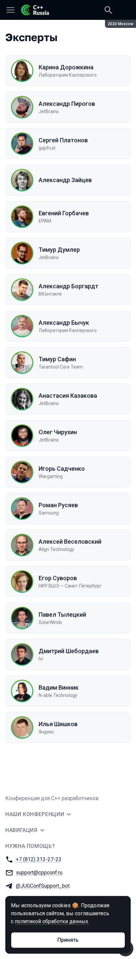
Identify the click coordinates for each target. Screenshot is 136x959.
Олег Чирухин (58, 432)
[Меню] (10, 10)
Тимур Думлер (59, 249)
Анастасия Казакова (68, 395)
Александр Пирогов (67, 103)
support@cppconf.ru (39, 872)
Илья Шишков (58, 723)
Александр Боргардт (68, 286)
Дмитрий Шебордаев (69, 651)
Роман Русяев (58, 505)
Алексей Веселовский (70, 541)
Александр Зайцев (65, 179)
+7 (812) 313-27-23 (38, 859)
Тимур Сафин (57, 359)
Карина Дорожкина (66, 67)
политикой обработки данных (51, 921)
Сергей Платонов (63, 140)
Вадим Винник (59, 687)
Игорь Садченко (62, 468)
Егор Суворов (58, 578)
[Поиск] (108, 10)
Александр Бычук (64, 322)
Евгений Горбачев (64, 213)
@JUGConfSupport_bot (43, 886)
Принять (68, 940)
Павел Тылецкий (62, 614)
